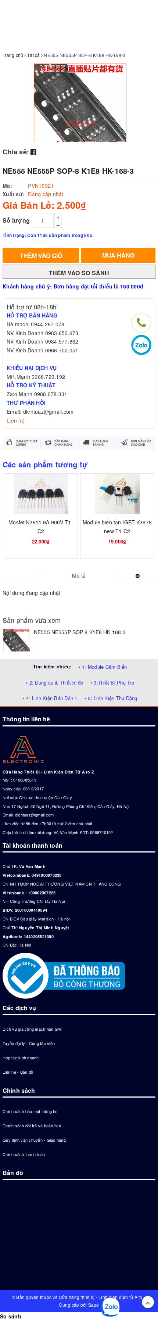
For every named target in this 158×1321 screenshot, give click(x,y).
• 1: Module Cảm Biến (103, 666)
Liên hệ (16, 420)
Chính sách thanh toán (24, 1154)
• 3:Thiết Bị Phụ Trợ (112, 682)
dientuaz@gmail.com (34, 815)
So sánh (10, 1316)
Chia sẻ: (16, 152)
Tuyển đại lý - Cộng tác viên (29, 1043)
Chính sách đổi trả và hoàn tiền (32, 1125)
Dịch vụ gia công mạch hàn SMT (33, 1029)
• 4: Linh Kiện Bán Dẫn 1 (50, 697)
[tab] (79, 575)
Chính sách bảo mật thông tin (30, 1111)
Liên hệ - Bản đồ (18, 1072)
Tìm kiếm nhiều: (52, 666)
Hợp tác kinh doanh (21, 1057)
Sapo (93, 1305)
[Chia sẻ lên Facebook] (33, 151)
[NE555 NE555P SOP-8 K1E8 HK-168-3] (16, 640)
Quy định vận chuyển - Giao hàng (34, 1140)
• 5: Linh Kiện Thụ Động (111, 697)
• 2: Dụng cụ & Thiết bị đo (54, 682)
